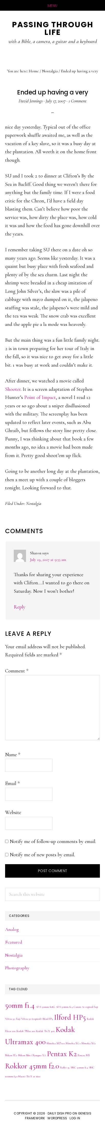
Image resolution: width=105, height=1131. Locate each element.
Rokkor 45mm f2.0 (32, 1065)
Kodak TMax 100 (26, 1031)
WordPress (57, 1118)
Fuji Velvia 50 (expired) (29, 1018)
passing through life (52, 28)
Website (13, 812)
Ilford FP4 (48, 1018)
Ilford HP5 (70, 1017)
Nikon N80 (24, 1055)
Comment (16, 671)
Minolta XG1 (89, 1043)
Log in (75, 1118)
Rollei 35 (65, 1067)
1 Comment (77, 101)
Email (12, 783)
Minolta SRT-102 (56, 1043)
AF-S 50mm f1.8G (45, 1007)
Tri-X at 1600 (33, 1076)
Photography (17, 968)
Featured (13, 942)
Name (12, 755)
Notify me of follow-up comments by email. (53, 841)
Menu (53, 5)
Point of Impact (40, 397)
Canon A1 (79, 1007)
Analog (12, 929)
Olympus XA (39, 1055)
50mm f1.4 (20, 1005)
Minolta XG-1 (73, 1043)
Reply (19, 607)
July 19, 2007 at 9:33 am (48, 559)
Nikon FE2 (11, 1055)
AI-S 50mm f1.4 (64, 1007)
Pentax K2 (62, 1053)
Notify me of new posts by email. (42, 855)
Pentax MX (84, 1055)
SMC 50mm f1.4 (79, 1067)
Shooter (13, 389)
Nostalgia (33, 503)
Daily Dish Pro (60, 1113)
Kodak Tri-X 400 (45, 1031)
